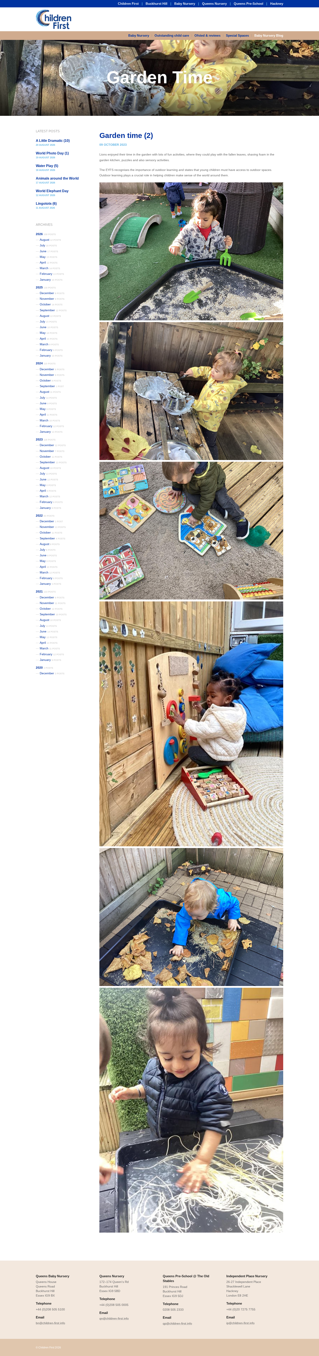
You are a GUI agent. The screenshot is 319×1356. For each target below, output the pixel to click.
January (51, 279)
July (48, 245)
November (52, 298)
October (51, 304)
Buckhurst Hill (156, 3)
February (52, 273)
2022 (45, 515)
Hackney (276, 3)
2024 (46, 363)
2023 (46, 439)
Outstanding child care (172, 35)
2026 (46, 234)
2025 (46, 287)
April (49, 262)
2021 (46, 591)
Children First (128, 3)
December (52, 293)
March (50, 268)
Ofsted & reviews (207, 35)
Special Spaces (237, 35)
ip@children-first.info (240, 1323)
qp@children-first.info (177, 1323)
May (48, 257)
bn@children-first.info (50, 1323)
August (50, 239)
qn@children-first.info (114, 1318)
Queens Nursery (214, 3)
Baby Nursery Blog (268, 35)
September (53, 310)
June (49, 251)
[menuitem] (140, 35)
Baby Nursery (184, 3)
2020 (44, 667)
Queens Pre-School (248, 3)
